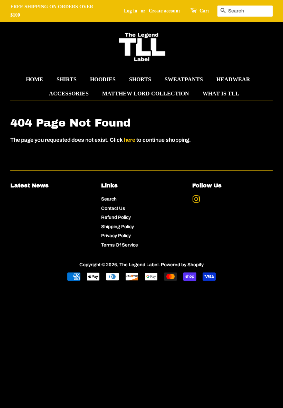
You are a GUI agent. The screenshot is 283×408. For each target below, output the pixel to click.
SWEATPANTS (184, 79)
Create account (164, 10)
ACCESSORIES (69, 93)
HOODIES (103, 79)
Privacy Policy (116, 235)
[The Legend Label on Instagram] (196, 200)
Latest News (29, 185)
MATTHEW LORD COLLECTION (145, 93)
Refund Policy (116, 217)
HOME (34, 79)
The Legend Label (138, 264)
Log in (130, 10)
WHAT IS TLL (221, 93)
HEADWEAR (233, 79)
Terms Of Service (119, 245)
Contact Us (113, 208)
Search (109, 199)
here (129, 140)
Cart (204, 10)
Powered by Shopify (182, 264)
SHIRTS (67, 79)
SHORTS (140, 79)
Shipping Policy (117, 226)
